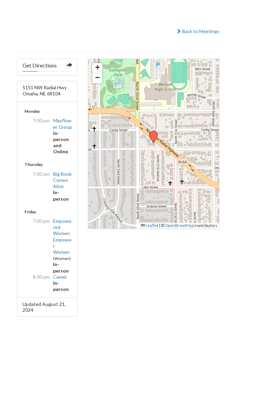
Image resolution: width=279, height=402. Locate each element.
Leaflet (151, 225)
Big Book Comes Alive (62, 180)
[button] (151, 133)
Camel (59, 277)
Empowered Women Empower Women (62, 236)
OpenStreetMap (179, 225)
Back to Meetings (200, 31)
